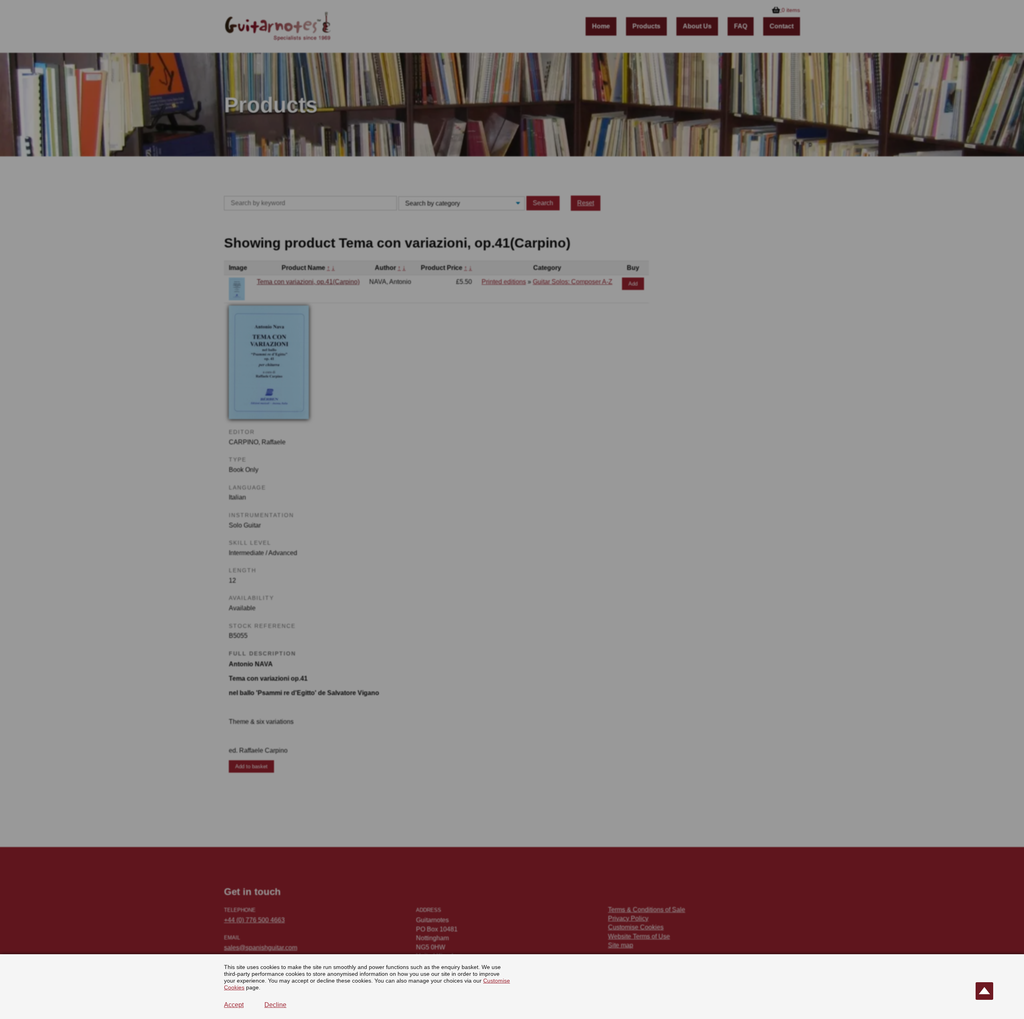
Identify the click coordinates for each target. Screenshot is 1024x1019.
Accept (234, 1004)
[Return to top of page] (984, 991)
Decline (275, 1004)
